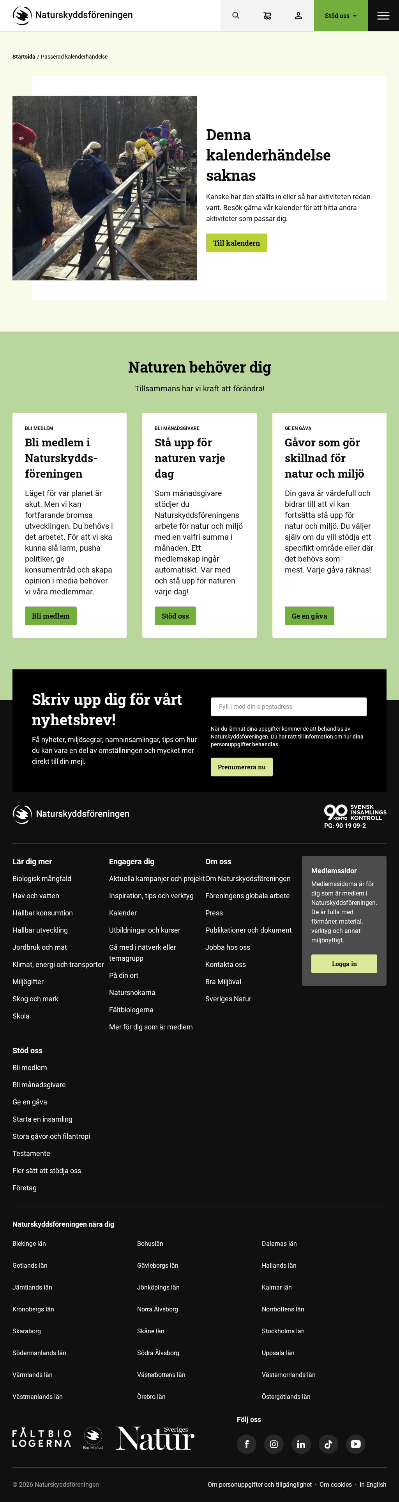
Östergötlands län (286, 1396)
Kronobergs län (33, 1309)
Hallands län (279, 1265)
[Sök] (236, 15)
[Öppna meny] (383, 15)
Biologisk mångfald (41, 878)
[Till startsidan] (75, 15)
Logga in (344, 964)
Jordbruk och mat (39, 947)
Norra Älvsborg (157, 1309)
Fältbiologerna (131, 1010)
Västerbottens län (161, 1375)
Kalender (123, 913)
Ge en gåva (309, 616)
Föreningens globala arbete (247, 896)
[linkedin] (301, 1444)
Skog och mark (35, 999)
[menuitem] (60, 947)
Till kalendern (236, 243)
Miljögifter (28, 982)
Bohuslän (150, 1243)
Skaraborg (26, 1331)
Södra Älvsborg (158, 1353)
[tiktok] (328, 1444)
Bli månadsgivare (39, 1085)
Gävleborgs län (157, 1265)
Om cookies (336, 1484)
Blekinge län (29, 1243)
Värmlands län (32, 1375)
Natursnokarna (132, 992)
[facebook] (246, 1444)
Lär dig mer (32, 861)
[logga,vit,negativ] (154, 1438)
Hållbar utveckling (40, 930)
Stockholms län (283, 1331)
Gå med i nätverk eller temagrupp (142, 952)
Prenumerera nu (242, 767)
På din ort (123, 975)
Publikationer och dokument (248, 930)
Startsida (23, 57)
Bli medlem (51, 616)
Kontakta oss (225, 964)
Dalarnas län (279, 1243)
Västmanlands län (37, 1396)
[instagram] (274, 1444)
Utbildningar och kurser (144, 930)
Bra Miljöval (223, 982)
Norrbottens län (283, 1309)
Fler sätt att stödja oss (46, 1171)
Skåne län (150, 1331)
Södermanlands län (39, 1353)
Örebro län (151, 1396)
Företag (24, 1188)
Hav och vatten (35, 896)
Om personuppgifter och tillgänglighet (260, 1484)
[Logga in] (298, 15)
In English (373, 1484)
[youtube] (355, 1444)
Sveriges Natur (228, 999)
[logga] (93, 1438)
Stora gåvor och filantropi (51, 1136)
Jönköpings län (158, 1287)
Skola (21, 1016)
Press (214, 913)
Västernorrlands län (289, 1375)
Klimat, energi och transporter (58, 964)
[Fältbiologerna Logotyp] (41, 1438)
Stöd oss (175, 616)
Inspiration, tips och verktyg (151, 896)
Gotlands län (30, 1265)
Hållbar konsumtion (42, 913)
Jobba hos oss (227, 947)
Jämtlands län (32, 1287)
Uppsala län (278, 1353)
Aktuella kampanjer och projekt (157, 878)
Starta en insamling (42, 1119)
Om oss (218, 861)
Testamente (31, 1153)
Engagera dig (131, 861)
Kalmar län (277, 1287)
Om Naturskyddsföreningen (248, 878)
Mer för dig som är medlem (151, 1027)
